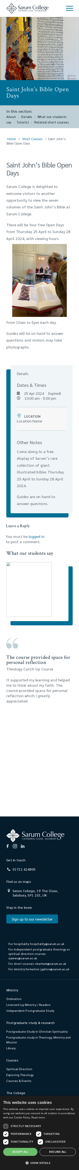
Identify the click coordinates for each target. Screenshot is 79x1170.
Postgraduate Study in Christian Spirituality (37, 1031)
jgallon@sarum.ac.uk (54, 969)
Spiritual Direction (19, 1069)
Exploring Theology (20, 1075)
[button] (39, 1162)
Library (11, 1048)
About (11, 116)
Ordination (13, 999)
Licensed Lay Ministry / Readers (28, 1004)
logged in (37, 536)
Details (26, 116)
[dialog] (39, 1133)
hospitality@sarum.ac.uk (47, 944)
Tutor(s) (22, 122)
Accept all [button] (20, 1152)
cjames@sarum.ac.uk (22, 958)
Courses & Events (19, 1081)
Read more (38, 1117)
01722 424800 (24, 869)
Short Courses (32, 139)
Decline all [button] (57, 1152)
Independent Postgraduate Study (30, 1010)
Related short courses (51, 122)
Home (12, 139)
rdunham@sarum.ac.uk (50, 963)
